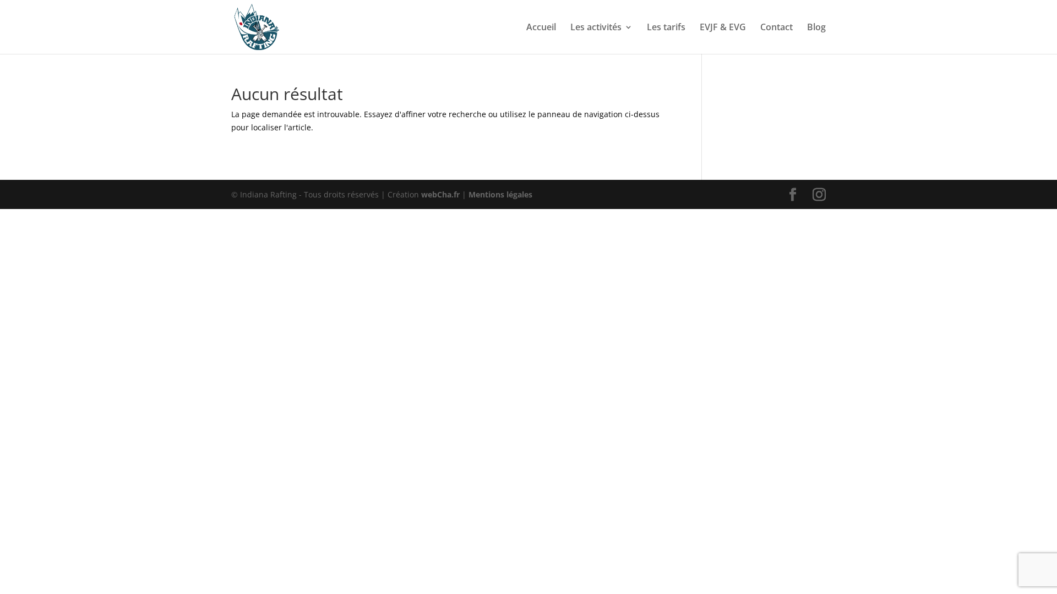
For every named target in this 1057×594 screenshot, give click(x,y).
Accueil (541, 28)
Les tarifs (666, 28)
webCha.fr (440, 194)
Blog (816, 28)
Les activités (596, 28)
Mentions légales (500, 194)
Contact (776, 28)
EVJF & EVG (723, 28)
